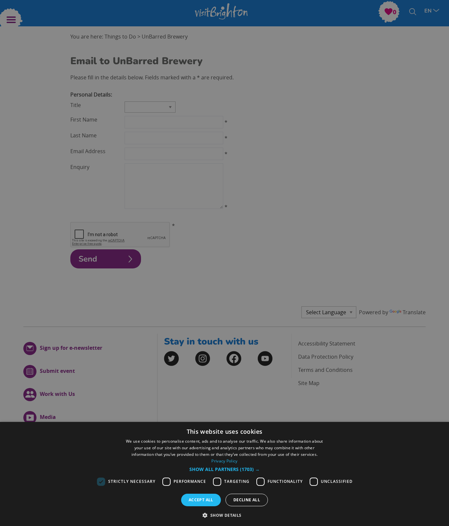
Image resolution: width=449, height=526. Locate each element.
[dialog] (224, 474)
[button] (224, 469)
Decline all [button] (246, 500)
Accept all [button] (201, 500)
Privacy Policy (224, 461)
